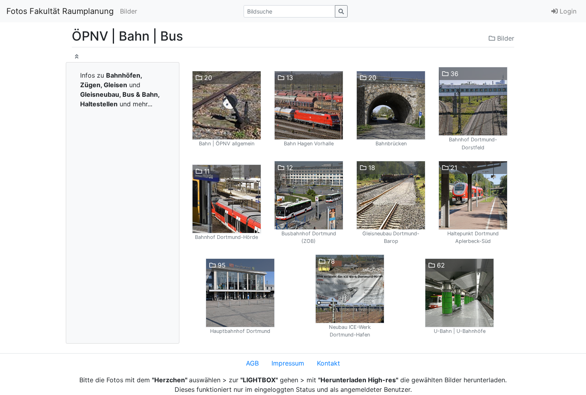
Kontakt (328, 363)
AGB (252, 363)
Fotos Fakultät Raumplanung (60, 11)
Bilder (128, 11)
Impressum (287, 363)
